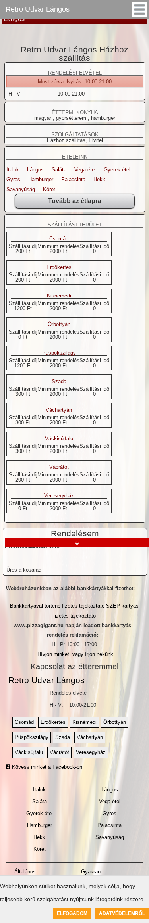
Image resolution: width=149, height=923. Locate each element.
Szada (59, 381)
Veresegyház (59, 496)
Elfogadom (72, 913)
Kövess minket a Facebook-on (46, 767)
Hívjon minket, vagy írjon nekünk (75, 654)
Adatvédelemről (122, 913)
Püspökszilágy (59, 353)
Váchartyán (59, 410)
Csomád (58, 239)
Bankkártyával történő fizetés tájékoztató (57, 606)
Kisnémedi (59, 296)
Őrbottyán (59, 324)
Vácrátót (59, 467)
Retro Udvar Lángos (38, 9)
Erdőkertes (59, 267)
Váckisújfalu (59, 438)
